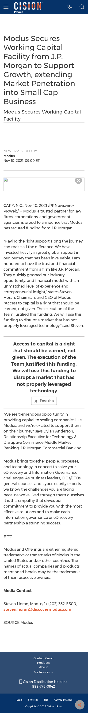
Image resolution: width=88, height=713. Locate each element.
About (43, 667)
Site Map (33, 699)
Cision (50, 706)
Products (43, 662)
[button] (44, 180)
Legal (19, 699)
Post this (47, 401)
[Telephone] (70, 7)
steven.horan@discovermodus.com (37, 609)
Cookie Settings (63, 699)
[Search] (82, 7)
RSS (46, 699)
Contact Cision (44, 658)
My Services (42, 672)
